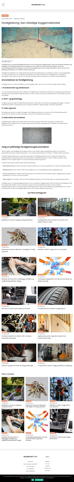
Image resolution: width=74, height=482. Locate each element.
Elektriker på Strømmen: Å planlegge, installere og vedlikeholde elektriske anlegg (18, 280)
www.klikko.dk (31, 471)
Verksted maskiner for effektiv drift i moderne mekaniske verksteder (16, 337)
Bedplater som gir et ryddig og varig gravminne (17, 220)
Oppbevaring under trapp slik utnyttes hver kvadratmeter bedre (52, 337)
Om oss (47, 463)
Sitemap (47, 470)
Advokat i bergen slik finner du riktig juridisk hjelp (17, 365)
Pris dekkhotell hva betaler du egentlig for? (52, 308)
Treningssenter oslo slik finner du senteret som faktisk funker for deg (53, 221)
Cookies (47, 466)
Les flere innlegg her (37, 193)
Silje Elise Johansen (20, 18)
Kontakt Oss (47, 468)
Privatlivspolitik (39, 479)
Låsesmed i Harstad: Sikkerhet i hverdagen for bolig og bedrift (18, 250)
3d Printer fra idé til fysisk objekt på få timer (16, 308)
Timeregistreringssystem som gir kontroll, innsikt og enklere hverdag (54, 280)
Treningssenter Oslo (42, 215)
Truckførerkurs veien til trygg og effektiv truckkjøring (55, 365)
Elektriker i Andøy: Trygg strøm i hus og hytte (52, 249)
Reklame (47, 461)
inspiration (5, 15)
